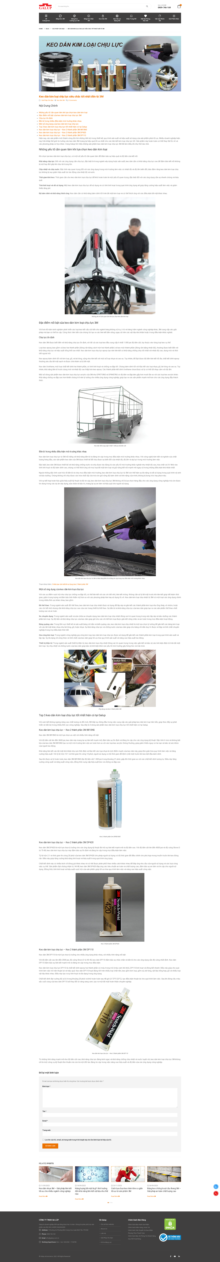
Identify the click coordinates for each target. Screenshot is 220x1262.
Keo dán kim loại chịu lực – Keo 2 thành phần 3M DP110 (62, 135)
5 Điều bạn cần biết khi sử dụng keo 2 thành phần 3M (70, 584)
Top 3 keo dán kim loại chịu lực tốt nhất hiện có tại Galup (63, 127)
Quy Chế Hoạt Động (134, 1239)
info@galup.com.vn (52, 1238)
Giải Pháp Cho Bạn (47, 100)
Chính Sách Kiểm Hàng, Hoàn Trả (139, 1227)
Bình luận (46, 1086)
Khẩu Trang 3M (131, 19)
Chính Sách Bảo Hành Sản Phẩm (138, 1224)
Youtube (175, 1256)
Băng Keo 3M (60, 19)
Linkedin (179, 1256)
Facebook (170, 1256)
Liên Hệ (103, 1233)
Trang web (46, 1130)
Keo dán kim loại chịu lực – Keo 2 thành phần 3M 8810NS (63, 129)
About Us (104, 1229)
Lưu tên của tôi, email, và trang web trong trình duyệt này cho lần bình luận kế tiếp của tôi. (78, 1140)
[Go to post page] (56, 1174)
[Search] (147, 6)
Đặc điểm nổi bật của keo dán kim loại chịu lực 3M (60, 115)
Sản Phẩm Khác (174, 19)
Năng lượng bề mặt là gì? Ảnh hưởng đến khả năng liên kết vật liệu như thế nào (55, 1191)
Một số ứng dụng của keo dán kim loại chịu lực (58, 124)
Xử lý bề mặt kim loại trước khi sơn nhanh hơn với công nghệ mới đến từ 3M (163, 1191)
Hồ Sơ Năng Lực (106, 1242)
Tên (44, 1111)
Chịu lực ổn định (46, 118)
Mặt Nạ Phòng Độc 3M (145, 20)
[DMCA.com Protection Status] (170, 1224)
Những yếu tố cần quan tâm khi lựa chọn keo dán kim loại (63, 112)
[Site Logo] (45, 6)
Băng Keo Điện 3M (89, 20)
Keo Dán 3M (103, 19)
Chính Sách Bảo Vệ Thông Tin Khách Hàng (142, 1236)
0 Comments (72, 100)
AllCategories (46, 20)
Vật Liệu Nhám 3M (159, 20)
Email (45, 1121)
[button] (108, 1203)
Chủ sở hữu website (107, 1224)
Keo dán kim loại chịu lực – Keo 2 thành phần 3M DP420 (62, 132)
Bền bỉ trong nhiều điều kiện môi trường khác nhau (60, 121)
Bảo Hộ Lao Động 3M (117, 20)
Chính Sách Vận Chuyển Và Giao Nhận (140, 1230)
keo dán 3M (61, 100)
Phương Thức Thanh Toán (136, 1233)
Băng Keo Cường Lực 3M (74, 20)
